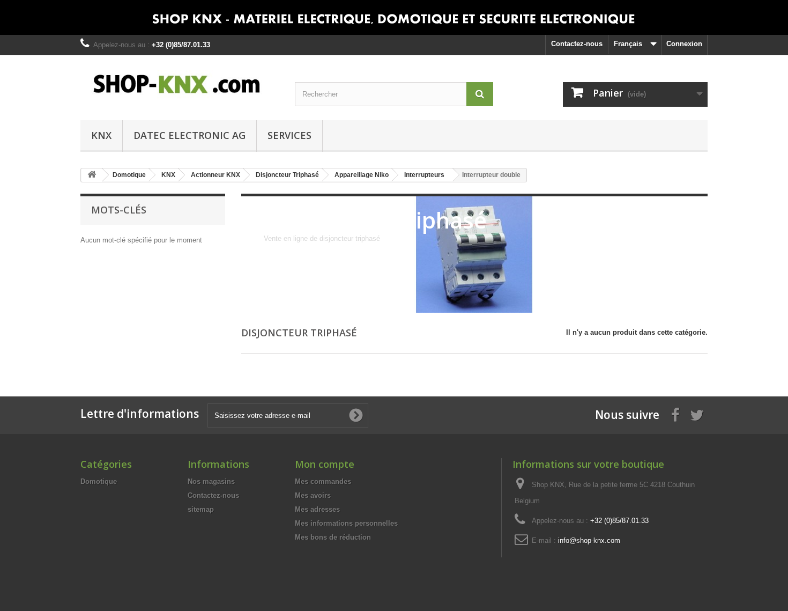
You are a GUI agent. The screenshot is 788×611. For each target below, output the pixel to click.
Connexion (684, 44)
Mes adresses (317, 509)
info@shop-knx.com (589, 540)
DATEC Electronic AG (189, 135)
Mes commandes (323, 481)
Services (289, 135)
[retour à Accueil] (91, 175)
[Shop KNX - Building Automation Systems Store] (179, 84)
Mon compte (324, 464)
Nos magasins (211, 481)
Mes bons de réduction (333, 537)
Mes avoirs (313, 495)
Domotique (98, 481)
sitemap (201, 509)
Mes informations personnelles (346, 523)
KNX (101, 135)
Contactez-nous (577, 44)
